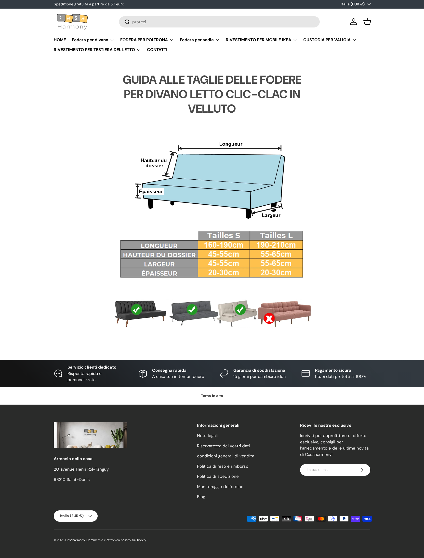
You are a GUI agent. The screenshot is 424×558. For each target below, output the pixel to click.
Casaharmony (75, 540)
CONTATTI (157, 49)
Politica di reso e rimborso (222, 466)
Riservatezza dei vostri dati (223, 446)
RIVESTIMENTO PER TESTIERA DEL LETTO (94, 49)
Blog (201, 496)
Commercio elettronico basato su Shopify (116, 540)
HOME (60, 39)
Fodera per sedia (197, 39)
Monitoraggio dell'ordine (220, 486)
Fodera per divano (90, 39)
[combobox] (219, 21)
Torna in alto (212, 395)
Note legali (207, 435)
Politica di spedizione (218, 476)
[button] (367, 21)
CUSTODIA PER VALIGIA (327, 39)
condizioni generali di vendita (225, 456)
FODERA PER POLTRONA (144, 39)
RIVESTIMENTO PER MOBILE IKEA (258, 39)
